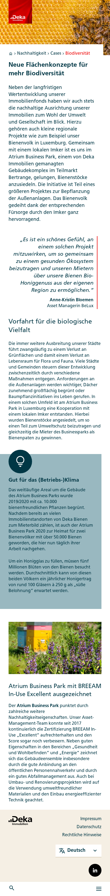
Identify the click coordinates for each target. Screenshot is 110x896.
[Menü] (98, 888)
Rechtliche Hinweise (81, 835)
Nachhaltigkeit (31, 53)
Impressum (90, 819)
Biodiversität (77, 53)
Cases (55, 53)
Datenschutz (89, 827)
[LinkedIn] (95, 870)
